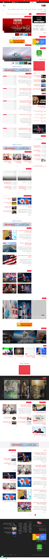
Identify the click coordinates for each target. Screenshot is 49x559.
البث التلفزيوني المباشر (40, 9)
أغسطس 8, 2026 (43, 436)
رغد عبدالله (30, 245)
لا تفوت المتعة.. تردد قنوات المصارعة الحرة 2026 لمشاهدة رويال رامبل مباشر (37, 76)
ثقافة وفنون (18, 9)
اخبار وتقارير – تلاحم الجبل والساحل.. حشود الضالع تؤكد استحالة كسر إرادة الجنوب (37, 85)
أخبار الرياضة (19, 273)
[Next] (16, 142)
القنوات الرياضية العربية (25, 531)
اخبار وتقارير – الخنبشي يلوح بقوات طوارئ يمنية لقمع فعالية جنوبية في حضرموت (7, 422)
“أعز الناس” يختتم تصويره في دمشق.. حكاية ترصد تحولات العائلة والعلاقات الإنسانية (37, 155)
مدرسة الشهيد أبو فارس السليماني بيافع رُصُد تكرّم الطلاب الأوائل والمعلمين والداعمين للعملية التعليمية (25, 177)
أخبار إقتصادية (4, 230)
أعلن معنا (38, 2)
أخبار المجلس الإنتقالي (25, 159)
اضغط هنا (14, 37)
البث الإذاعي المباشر (34, 9)
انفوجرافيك (25, 9)
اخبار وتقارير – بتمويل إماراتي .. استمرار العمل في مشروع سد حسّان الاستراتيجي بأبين (7, 459)
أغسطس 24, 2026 (26, 78)
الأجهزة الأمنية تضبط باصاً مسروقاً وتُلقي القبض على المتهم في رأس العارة (25, 102)
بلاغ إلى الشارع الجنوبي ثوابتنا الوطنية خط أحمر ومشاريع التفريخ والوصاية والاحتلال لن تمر (37, 80)
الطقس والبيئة (29, 9)
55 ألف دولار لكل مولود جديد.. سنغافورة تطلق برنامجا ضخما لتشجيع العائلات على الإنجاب (30, 356)
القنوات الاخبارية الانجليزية (25, 528)
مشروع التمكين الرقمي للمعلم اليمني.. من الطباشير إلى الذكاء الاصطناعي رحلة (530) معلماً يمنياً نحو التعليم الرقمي (39, 423)
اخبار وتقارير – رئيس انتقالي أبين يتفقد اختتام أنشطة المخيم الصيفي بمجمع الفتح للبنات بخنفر (22, 418)
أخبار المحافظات (29, 529)
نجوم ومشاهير (20, 533)
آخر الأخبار (45, 9)
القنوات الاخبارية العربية (28, 25)
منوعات (21, 532)
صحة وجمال (9, 9)
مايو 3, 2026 (9, 184)
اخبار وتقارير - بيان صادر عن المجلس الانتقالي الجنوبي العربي (38, 0)
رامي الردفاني (28, 59)
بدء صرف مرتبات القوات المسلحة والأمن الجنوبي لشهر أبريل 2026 (7, 463)
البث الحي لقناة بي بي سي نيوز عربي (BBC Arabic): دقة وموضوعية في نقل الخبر (20, 28)
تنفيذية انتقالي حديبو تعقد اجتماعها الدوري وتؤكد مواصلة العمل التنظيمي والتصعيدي (17, 161)
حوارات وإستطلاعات (13, 9)
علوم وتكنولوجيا (20, 530)
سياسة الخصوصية (42, 2)
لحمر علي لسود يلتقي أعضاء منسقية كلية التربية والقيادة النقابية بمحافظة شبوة (7, 161)
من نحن (40, 2)
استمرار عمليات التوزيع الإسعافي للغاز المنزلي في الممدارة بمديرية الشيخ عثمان (24, 129)
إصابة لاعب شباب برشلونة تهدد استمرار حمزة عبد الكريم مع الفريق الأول (7, 524)
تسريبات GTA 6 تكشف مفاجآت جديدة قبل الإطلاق (37, 341)
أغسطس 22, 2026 (43, 413)
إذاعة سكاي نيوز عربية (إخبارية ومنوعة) (22, 57)
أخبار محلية (30, 530)
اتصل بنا (45, 2)
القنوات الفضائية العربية (20, 523)
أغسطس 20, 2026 (19, 343)
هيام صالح (30, 78)
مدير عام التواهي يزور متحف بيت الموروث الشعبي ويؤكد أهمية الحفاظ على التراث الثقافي (37, 146)
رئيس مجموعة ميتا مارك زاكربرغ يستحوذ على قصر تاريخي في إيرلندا (13, 341)
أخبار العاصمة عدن (5, 88)
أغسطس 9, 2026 (38, 160)
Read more (29, 98)
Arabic (31, 2)
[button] (2, 557)
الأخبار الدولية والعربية (5, 499)
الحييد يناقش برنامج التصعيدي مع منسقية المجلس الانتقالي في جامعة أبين (27, 161)
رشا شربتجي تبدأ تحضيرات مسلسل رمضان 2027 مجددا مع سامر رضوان (37, 151)
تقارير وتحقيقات (22, 9)
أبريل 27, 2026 (24, 190)
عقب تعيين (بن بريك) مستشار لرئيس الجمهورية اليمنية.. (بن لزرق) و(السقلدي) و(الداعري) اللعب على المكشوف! (40, 435)
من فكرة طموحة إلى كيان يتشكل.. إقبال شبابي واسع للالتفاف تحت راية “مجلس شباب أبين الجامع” (7, 183)
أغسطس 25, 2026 (9, 208)
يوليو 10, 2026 (14, 179)
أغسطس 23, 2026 (10, 357)
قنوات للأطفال (20, 531)
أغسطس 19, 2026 (38, 152)
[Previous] (17, 142)
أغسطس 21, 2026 (28, 179)
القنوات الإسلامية (25, 527)
